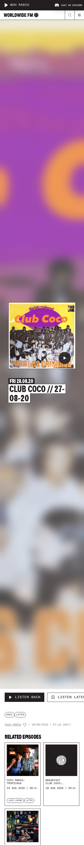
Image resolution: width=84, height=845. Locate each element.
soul (9, 714)
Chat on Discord (71, 5)
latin (20, 714)
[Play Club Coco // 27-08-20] (65, 358)
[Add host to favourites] (25, 725)
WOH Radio (19, 5)
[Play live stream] (6, 5)
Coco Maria (13, 724)
